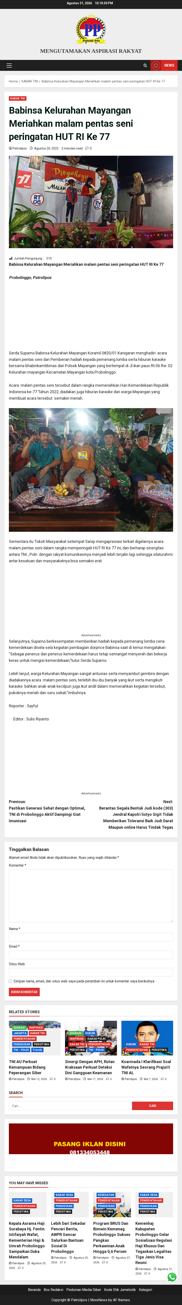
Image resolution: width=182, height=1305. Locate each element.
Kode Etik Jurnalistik (120, 1290)
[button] (9, 65)
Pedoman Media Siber (83, 1290)
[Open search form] (145, 65)
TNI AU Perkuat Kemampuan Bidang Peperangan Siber (27, 1067)
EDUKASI (19, 1027)
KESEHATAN (106, 1195)
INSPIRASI (36, 1027)
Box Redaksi (53, 1290)
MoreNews (98, 1300)
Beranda (34, 1290)
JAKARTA (20, 1033)
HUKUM (90, 1033)
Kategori (145, 1290)
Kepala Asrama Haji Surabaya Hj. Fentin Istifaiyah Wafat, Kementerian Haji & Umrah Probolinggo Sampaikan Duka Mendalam (27, 1240)
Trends (37, 1049)
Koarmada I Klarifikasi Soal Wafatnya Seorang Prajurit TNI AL (146, 1067)
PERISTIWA (41, 1044)
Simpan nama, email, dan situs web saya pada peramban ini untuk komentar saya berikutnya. (84, 981)
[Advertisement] (91, 319)
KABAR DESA (22, 1200)
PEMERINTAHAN (24, 1038)
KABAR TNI (17, 98)
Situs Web (17, 964)
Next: (136, 814)
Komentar (17, 865)
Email (14, 946)
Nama (14, 929)
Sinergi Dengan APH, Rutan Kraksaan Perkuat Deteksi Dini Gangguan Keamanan (90, 1067)
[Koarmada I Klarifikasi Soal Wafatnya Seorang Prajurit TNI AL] (147, 1038)
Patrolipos (20, 148)
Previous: (47, 811)
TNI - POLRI (21, 1049)
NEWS (169, 65)
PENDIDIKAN (22, 1044)
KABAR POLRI (96, 1038)
